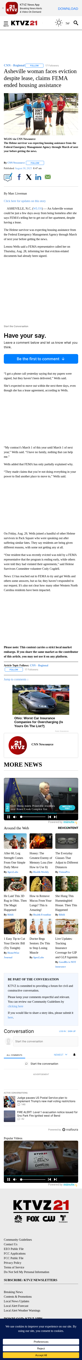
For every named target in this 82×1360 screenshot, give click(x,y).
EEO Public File (14, 1249)
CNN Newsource (16, 162)
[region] (41, 1081)
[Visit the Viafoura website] (70, 1129)
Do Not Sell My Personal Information (26, 1272)
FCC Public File (13, 1258)
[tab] (14, 1055)
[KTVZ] (26, 23)
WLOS (37, 208)
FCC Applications (15, 1253)
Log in (62, 1031)
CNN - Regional (39, 665)
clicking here (15, 1006)
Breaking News (13, 1292)
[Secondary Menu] (9, 22)
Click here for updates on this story (25, 201)
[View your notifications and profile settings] (74, 1054)
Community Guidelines (18, 1239)
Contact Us (10, 1244)
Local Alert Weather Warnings (22, 1310)
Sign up (72, 1031)
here (10, 1017)
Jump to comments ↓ (16, 679)
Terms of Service (14, 1267)
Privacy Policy (12, 1262)
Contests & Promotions (18, 1296)
